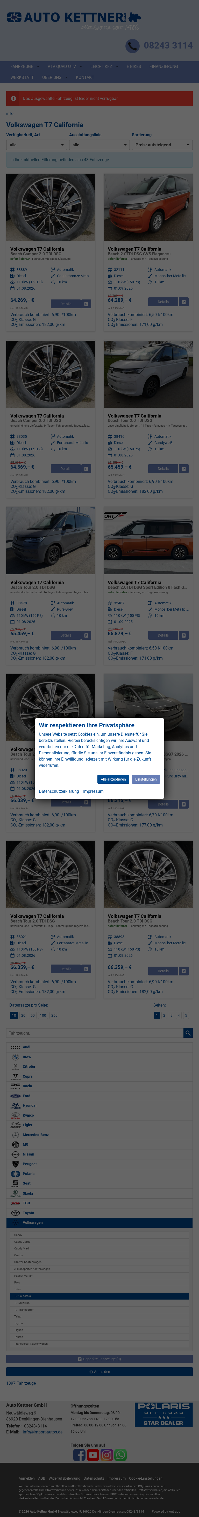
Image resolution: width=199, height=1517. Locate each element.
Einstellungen (146, 779)
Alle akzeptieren (113, 779)
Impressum (93, 791)
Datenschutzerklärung (59, 791)
